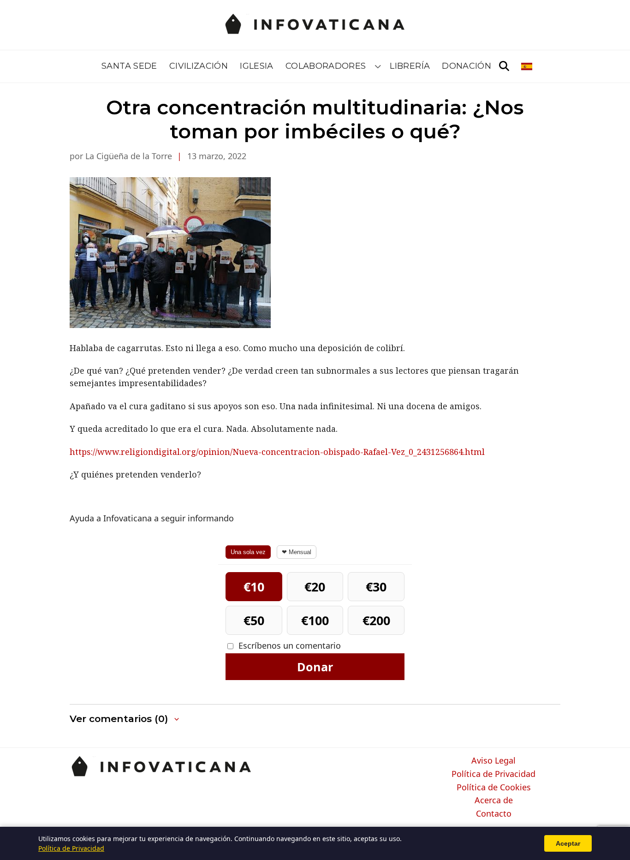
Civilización (198, 66)
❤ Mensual (296, 552)
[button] (125, 719)
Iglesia (256, 66)
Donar (315, 667)
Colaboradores (325, 66)
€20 (314, 586)
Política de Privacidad (493, 774)
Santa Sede (129, 66)
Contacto (493, 813)
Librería (410, 66)
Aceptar (568, 843)
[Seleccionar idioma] (527, 66)
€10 (254, 586)
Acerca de (494, 800)
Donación (466, 66)
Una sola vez (248, 552)
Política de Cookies (494, 787)
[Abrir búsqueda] (504, 66)
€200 (376, 620)
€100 (315, 620)
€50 (254, 620)
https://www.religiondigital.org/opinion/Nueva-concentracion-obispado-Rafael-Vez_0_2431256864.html (277, 451)
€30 (376, 586)
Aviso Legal (493, 760)
